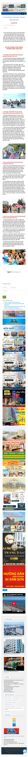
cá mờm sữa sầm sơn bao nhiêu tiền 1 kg (11, 700)
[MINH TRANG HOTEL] (14, 494)
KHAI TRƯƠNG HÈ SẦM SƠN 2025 (12, 302)
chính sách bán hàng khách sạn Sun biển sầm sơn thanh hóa (13, 709)
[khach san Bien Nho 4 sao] (14, 331)
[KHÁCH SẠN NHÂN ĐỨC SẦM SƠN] (14, 416)
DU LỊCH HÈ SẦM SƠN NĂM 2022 (12, 307)
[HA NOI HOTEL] (8, 6)
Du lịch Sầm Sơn (19, 750)
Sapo (9, 752)
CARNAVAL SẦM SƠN (8, 704)
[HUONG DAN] (14, 576)
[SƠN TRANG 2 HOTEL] (14, 548)
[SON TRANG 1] (14, 442)
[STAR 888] (14, 380)
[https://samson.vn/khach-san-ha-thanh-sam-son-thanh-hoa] (14, 468)
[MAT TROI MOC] (14, 346)
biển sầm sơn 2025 (7, 698)
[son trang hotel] (16, 10)
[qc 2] (14, 321)
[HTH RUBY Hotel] (14, 398)
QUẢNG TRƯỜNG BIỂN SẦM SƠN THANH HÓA (14, 306)
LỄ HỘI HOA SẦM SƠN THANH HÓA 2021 (13, 309)
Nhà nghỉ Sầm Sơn (17, 748)
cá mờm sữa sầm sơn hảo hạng (10, 702)
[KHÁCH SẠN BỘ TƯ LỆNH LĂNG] (14, 521)
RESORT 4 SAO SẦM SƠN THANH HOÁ (11, 671)
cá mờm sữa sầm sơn (17, 698)
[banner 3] (5, 10)
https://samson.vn (16, 272)
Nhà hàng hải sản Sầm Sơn (11, 750)
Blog (6, 27)
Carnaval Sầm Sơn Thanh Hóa (9, 706)
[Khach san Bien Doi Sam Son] (14, 362)
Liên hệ (7, 751)
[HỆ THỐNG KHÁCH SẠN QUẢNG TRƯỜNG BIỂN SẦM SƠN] (14, 314)
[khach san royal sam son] (19, 6)
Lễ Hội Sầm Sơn (14, 22)
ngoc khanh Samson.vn (10, 25)
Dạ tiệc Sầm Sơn (7, 711)
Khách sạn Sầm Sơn (9, 748)
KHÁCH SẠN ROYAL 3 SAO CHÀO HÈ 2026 (12, 653)
